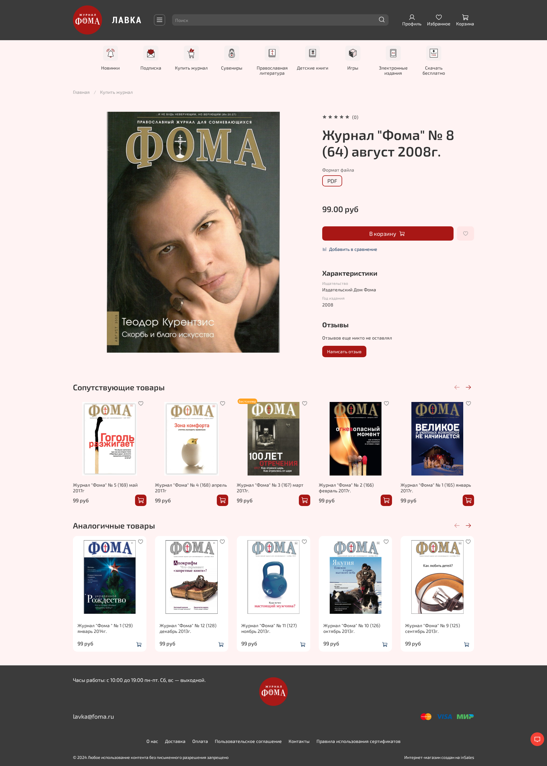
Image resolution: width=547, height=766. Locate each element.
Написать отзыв (344, 351)
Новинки (110, 67)
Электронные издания (393, 70)
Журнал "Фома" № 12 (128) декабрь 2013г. (188, 627)
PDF (332, 181)
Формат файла (338, 169)
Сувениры (231, 67)
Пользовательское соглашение (248, 741)
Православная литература (271, 70)
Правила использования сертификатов (359, 741)
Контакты (299, 741)
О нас (152, 741)
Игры (352, 67)
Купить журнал (191, 67)
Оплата (200, 741)
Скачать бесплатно (434, 70)
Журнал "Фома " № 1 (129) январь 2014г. (105, 627)
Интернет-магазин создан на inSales (439, 757)
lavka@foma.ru (93, 716)
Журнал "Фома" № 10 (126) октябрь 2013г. (351, 627)
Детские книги (312, 67)
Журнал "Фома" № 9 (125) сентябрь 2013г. (432, 627)
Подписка (150, 67)
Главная (81, 92)
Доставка (175, 741)
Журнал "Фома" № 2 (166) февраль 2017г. (346, 487)
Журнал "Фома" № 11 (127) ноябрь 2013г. (269, 627)
